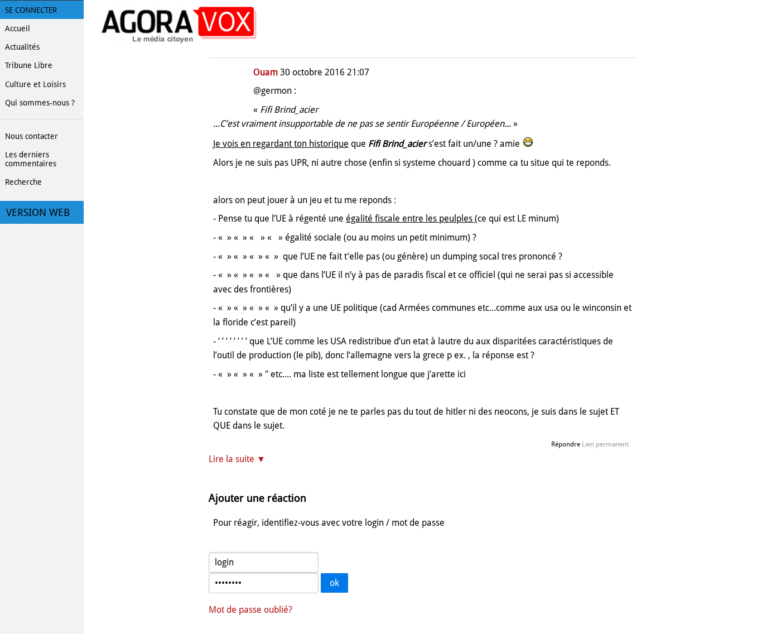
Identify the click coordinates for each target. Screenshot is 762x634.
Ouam (265, 72)
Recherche (23, 181)
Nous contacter (31, 136)
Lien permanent (605, 444)
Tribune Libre (28, 65)
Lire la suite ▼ (237, 459)
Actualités (22, 46)
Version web (38, 212)
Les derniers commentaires (30, 159)
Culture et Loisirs (35, 84)
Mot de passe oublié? (250, 609)
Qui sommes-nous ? (40, 102)
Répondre (565, 444)
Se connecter (31, 10)
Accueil (17, 28)
